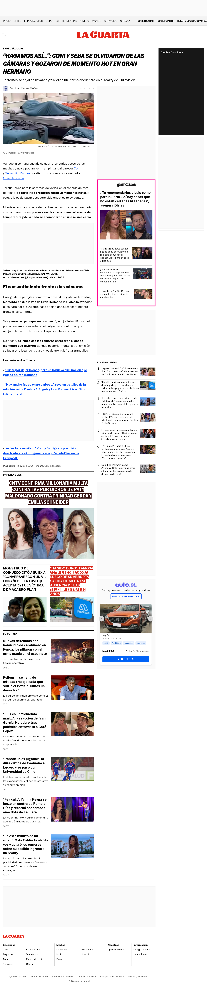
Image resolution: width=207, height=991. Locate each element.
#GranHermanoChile (77, 270)
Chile (17, 21)
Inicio (7, 21)
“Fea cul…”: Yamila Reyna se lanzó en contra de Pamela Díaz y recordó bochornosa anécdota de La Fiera (25, 805)
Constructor (145, 21)
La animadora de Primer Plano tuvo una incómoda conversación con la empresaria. (24, 740)
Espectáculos (33, 21)
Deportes (52, 21)
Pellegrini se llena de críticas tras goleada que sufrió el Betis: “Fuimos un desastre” (24, 683)
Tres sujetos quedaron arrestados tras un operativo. (23, 661)
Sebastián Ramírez (18, 173)
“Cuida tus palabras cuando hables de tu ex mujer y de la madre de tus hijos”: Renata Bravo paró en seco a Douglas (114, 254)
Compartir (11, 152)
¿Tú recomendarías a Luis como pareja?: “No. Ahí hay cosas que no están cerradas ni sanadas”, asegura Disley (125, 199)
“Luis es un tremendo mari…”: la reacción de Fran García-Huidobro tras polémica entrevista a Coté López (24, 722)
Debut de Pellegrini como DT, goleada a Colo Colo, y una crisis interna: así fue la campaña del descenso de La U (118, 469)
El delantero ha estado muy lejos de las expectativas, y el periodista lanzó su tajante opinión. (25, 781)
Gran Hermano (35, 466)
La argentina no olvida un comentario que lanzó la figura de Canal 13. (25, 820)
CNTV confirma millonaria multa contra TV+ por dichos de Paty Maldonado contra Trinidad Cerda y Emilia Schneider (120, 419)
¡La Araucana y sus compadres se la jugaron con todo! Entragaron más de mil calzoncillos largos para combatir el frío (115, 275)
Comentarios (27, 152)
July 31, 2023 (56, 277)
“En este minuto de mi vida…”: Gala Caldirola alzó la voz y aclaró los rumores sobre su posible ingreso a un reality (25, 844)
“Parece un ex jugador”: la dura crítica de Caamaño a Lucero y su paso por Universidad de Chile (24, 765)
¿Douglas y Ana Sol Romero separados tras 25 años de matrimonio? (115, 294)
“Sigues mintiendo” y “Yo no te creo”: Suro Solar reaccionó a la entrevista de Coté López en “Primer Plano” (120, 371)
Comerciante (165, 21)
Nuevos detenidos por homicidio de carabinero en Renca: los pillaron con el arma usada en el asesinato (25, 647)
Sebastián (55, 466)
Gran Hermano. (13, 178)
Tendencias (69, 21)
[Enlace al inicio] (126, 185)
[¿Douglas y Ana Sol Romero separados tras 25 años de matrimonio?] (143, 294)
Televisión (22, 466)
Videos (84, 21)
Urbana (125, 21)
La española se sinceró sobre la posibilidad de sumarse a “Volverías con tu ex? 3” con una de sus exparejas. (25, 864)
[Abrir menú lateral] (5, 34)
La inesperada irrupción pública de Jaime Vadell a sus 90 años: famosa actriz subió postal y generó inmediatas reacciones (119, 435)
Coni (77, 168)
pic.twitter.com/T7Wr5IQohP (42, 274)
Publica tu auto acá (126, 596)
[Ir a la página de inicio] (103, 34)
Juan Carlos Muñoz (26, 88)
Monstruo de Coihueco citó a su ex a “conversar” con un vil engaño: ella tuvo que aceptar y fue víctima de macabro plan (24, 579)
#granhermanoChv (14, 274)
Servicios (110, 21)
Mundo (96, 21)
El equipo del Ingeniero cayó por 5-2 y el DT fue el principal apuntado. (25, 698)
